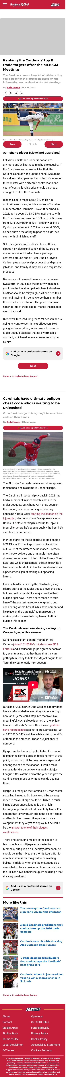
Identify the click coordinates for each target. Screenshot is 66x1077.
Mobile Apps (10, 1027)
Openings (37, 1016)
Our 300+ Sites (40, 1022)
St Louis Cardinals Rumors (24, 376)
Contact (7, 1022)
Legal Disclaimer (12, 1044)
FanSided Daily (40, 1027)
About (6, 1016)
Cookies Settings (41, 1050)
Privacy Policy (39, 1033)
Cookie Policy (39, 1039)
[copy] (22, 93)
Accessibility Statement (45, 1044)
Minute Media (17, 1058)
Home (6, 376)
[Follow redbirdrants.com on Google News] (58, 353)
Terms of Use (10, 1039)
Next (54, 144)
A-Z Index (8, 1050)
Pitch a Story (10, 1033)
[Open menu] (5, 4)
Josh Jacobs (13, 87)
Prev (12, 144)
